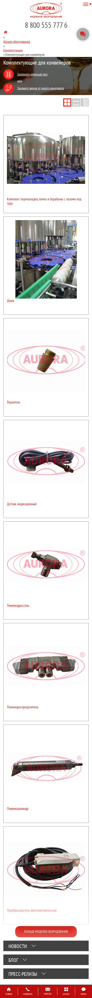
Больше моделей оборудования (46, 931)
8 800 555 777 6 (46, 25)
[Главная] (5, 33)
